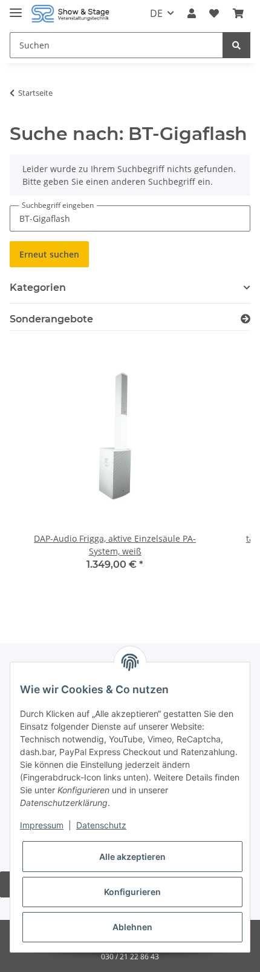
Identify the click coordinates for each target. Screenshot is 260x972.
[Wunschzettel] (214, 13)
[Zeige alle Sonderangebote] (245, 319)
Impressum (41, 825)
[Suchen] (236, 45)
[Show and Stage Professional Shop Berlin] (70, 13)
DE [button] (156, 13)
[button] (192, 13)
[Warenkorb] (238, 13)
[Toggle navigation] (16, 7)
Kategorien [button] (38, 287)
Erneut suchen (49, 254)
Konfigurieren (132, 892)
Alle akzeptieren (132, 856)
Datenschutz (101, 825)
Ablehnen (132, 927)
